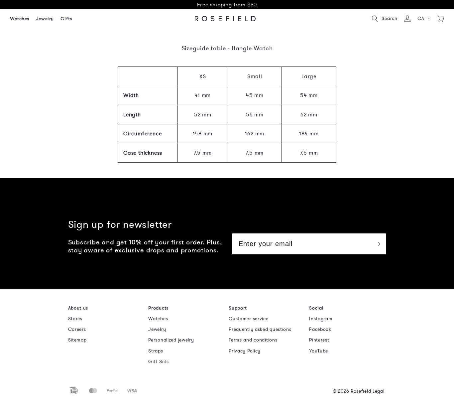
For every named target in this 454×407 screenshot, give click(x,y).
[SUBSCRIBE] (379, 243)
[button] (424, 18)
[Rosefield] (225, 18)
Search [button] (389, 18)
